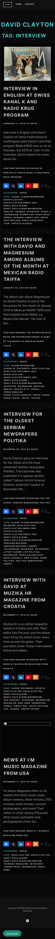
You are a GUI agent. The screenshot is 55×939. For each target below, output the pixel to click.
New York (24, 703)
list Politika (31, 552)
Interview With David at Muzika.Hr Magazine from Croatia (25, 593)
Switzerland (12, 220)
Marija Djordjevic (31, 555)
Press (23, 193)
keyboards (42, 549)
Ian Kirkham (11, 549)
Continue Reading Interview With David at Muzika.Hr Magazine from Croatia (25, 664)
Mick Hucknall (13, 558)
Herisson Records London (20, 546)
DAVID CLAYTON (27, 24)
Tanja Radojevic (33, 220)
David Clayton (13, 200)
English (9, 212)
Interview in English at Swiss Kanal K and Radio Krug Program (27, 102)
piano (43, 558)
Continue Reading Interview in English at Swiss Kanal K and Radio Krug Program (26, 172)
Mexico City (22, 389)
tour (7, 223)
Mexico (8, 389)
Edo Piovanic (12, 700)
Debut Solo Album (15, 206)
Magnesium (11, 215)
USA (6, 709)
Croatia (40, 688)
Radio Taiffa (12, 398)
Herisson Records (15, 543)
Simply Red (32, 217)
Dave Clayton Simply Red (20, 371)
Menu (7, 4)
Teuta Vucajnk (38, 706)
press (37, 395)
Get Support (12, 933)
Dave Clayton (41, 368)
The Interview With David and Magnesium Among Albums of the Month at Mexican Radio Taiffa (26, 259)
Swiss (44, 217)
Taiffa (25, 398)
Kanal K (46, 212)
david (33, 123)
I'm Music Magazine (16, 864)
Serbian (19, 217)
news (7, 870)
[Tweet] (13, 185)
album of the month (17, 368)
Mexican (39, 386)
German (20, 212)
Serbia (8, 217)
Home (19, 4)
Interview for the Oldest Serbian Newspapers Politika (23, 427)
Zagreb (14, 709)
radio (46, 395)
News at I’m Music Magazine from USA (26, 766)
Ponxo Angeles (13, 392)
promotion (27, 215)
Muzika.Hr (10, 703)
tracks (36, 398)
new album (31, 558)
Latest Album (12, 552)
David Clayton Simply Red (20, 203)
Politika (9, 561)
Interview (33, 212)
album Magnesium (32, 197)
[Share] (6, 185)
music (41, 867)
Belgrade (10, 525)
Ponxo (35, 389)
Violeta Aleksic (22, 223)
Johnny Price (12, 867)
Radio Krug (43, 215)
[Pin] (28, 185)
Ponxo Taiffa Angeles (18, 395)
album (15, 197)
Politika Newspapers (29, 561)
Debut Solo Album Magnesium (23, 209)
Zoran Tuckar (30, 709)
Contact (29, 4)
